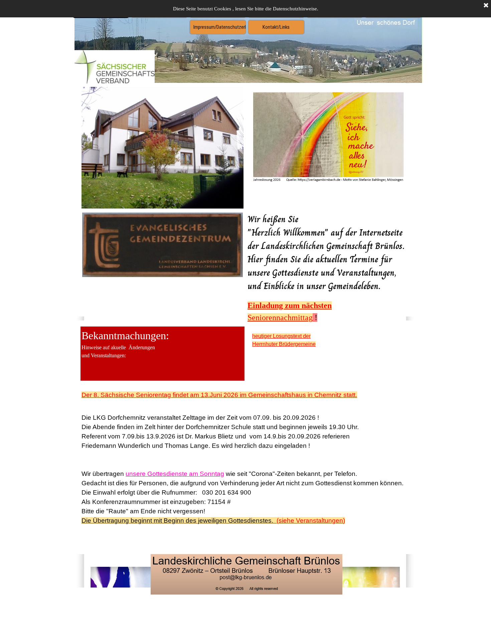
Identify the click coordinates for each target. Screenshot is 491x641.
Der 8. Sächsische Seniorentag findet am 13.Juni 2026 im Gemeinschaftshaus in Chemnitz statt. (219, 394)
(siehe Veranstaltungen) (213, 520)
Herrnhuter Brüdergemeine (284, 344)
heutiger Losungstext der (281, 336)
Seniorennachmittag (280, 317)
